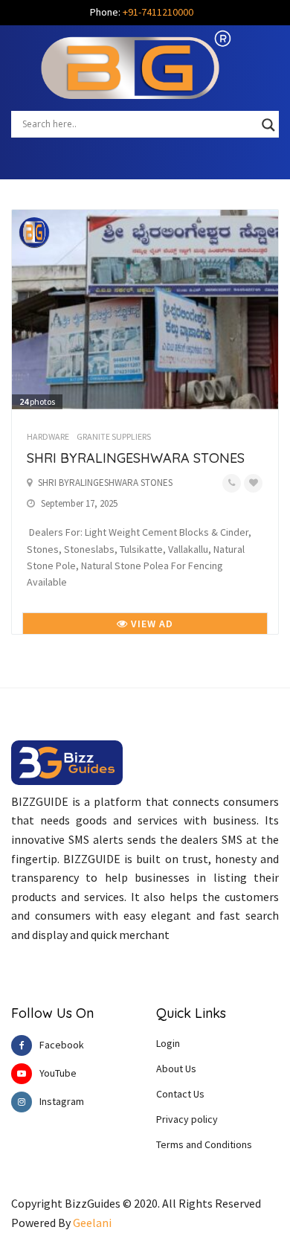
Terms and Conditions (204, 1144)
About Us (176, 1068)
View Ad (150, 623)
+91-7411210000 (158, 12)
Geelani (92, 1222)
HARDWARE (48, 436)
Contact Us (180, 1094)
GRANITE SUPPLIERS (114, 436)
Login (168, 1043)
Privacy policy (187, 1119)
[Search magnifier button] (268, 125)
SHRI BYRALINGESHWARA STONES (136, 458)
